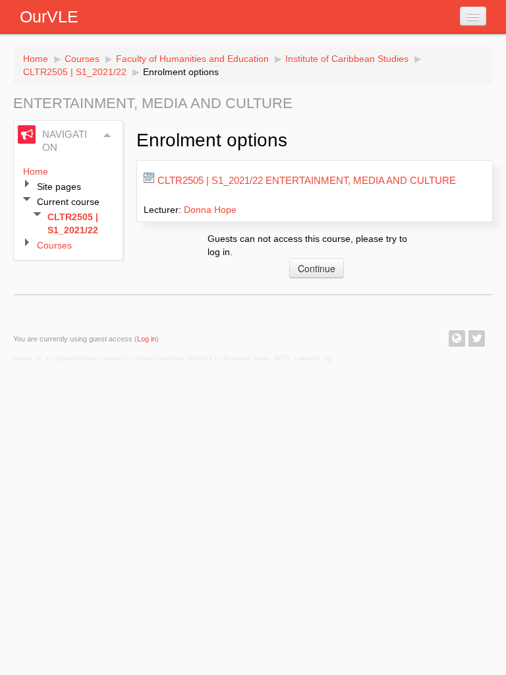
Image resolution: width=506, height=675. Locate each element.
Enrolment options (181, 72)
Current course (68, 201)
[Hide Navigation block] (107, 135)
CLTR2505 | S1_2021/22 (74, 72)
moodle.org (315, 358)
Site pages (59, 186)
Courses (82, 58)
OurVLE (49, 16)
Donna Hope (210, 209)
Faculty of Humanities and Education (192, 58)
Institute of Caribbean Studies (346, 58)
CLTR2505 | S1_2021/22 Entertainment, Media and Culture (306, 180)
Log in (146, 339)
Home (35, 58)
